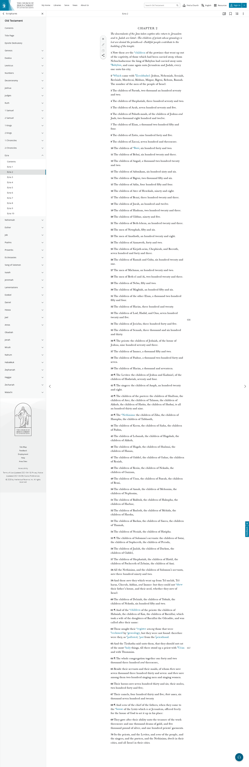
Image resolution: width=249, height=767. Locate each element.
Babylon (116, 65)
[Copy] (103, 50)
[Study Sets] (224, 14)
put (142, 637)
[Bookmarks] (230, 14)
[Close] (103, 39)
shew (180, 584)
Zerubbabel (143, 76)
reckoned (117, 633)
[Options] (243, 14)
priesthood (162, 637)
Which (117, 76)
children (140, 52)
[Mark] (103, 44)
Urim (181, 648)
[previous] (50, 386)
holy (128, 648)
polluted (132, 637)
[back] (3, 13)
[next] (245, 386)
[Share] (103, 55)
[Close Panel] (42, 13)
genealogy (134, 633)
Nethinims (128, 415)
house (119, 709)
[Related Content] (237, 14)
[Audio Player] (239, 757)
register (141, 629)
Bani (136, 148)
